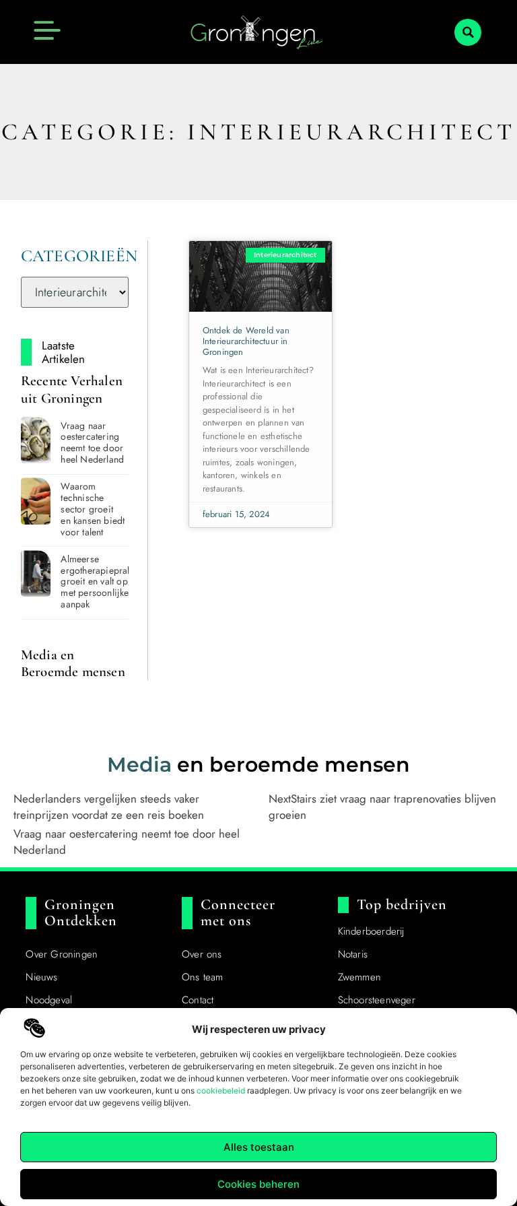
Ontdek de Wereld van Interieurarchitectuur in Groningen (246, 341)
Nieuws (41, 977)
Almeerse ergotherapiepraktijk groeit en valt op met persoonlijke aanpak (102, 581)
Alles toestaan (258, 1147)
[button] (467, 32)
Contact (197, 1000)
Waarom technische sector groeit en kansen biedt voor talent (93, 508)
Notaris (353, 954)
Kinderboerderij (371, 931)
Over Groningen (62, 954)
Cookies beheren (258, 1184)
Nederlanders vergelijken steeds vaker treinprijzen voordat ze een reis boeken (108, 807)
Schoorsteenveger (376, 1000)
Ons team (202, 977)
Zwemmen (359, 977)
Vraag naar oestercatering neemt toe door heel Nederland (92, 442)
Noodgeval (49, 1000)
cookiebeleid (221, 1090)
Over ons (202, 954)
